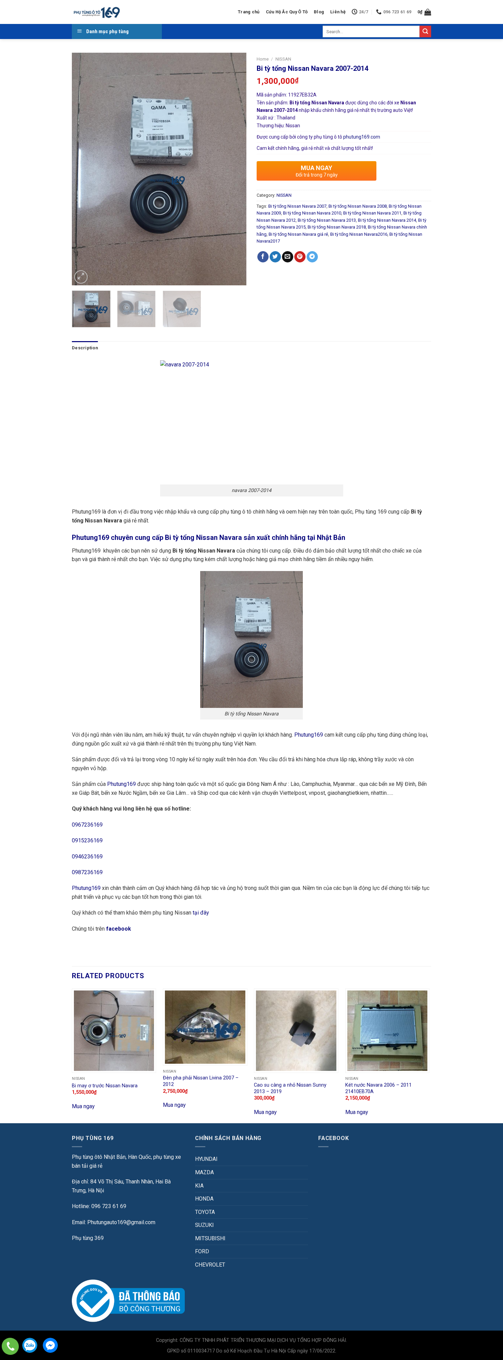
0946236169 (87, 856)
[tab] (85, 348)
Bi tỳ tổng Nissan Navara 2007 (297, 206)
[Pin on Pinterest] (300, 257)
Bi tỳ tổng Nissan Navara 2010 (312, 213)
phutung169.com (361, 137)
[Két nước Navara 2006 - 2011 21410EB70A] (387, 1030)
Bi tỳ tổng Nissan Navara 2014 (387, 220)
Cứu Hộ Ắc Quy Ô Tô (287, 11)
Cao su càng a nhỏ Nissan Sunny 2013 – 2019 (290, 1088)
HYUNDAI (206, 1159)
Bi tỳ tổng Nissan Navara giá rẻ (298, 234)
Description (85, 347)
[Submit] (425, 31)
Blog (319, 11)
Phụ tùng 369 (88, 1238)
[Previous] (84, 169)
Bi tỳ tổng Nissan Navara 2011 (372, 213)
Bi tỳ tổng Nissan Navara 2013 (327, 220)
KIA (199, 1185)
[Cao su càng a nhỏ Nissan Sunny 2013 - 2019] (296, 1030)
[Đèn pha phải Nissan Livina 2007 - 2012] (205, 1027)
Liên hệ (338, 11)
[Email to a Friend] (287, 257)
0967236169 (87, 824)
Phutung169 (308, 734)
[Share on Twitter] (275, 257)
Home (263, 59)
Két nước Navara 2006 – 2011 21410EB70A (378, 1088)
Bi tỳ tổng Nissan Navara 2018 (337, 227)
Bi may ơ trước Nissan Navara (105, 1086)
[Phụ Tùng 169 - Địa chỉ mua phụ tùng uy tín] (96, 12)
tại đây (201, 912)
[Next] (234, 169)
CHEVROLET (210, 1264)
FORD (202, 1251)
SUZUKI (204, 1225)
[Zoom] (81, 277)
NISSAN (283, 59)
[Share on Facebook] (263, 257)
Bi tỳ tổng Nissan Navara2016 (358, 234)
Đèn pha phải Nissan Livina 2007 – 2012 (200, 1081)
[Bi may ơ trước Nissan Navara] (114, 1030)
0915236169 (87, 840)
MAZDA (204, 1172)
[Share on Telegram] (312, 257)
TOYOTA (205, 1212)
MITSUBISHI (210, 1238)
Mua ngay (83, 1106)
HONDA (204, 1198)
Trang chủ (248, 11)
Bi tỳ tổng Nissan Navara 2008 (357, 206)
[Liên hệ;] (10, 1346)
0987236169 (87, 872)
